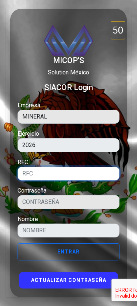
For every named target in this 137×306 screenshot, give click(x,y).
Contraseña (32, 190)
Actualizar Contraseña (68, 280)
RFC (23, 162)
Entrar (68, 252)
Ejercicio (28, 133)
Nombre (28, 219)
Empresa (29, 105)
